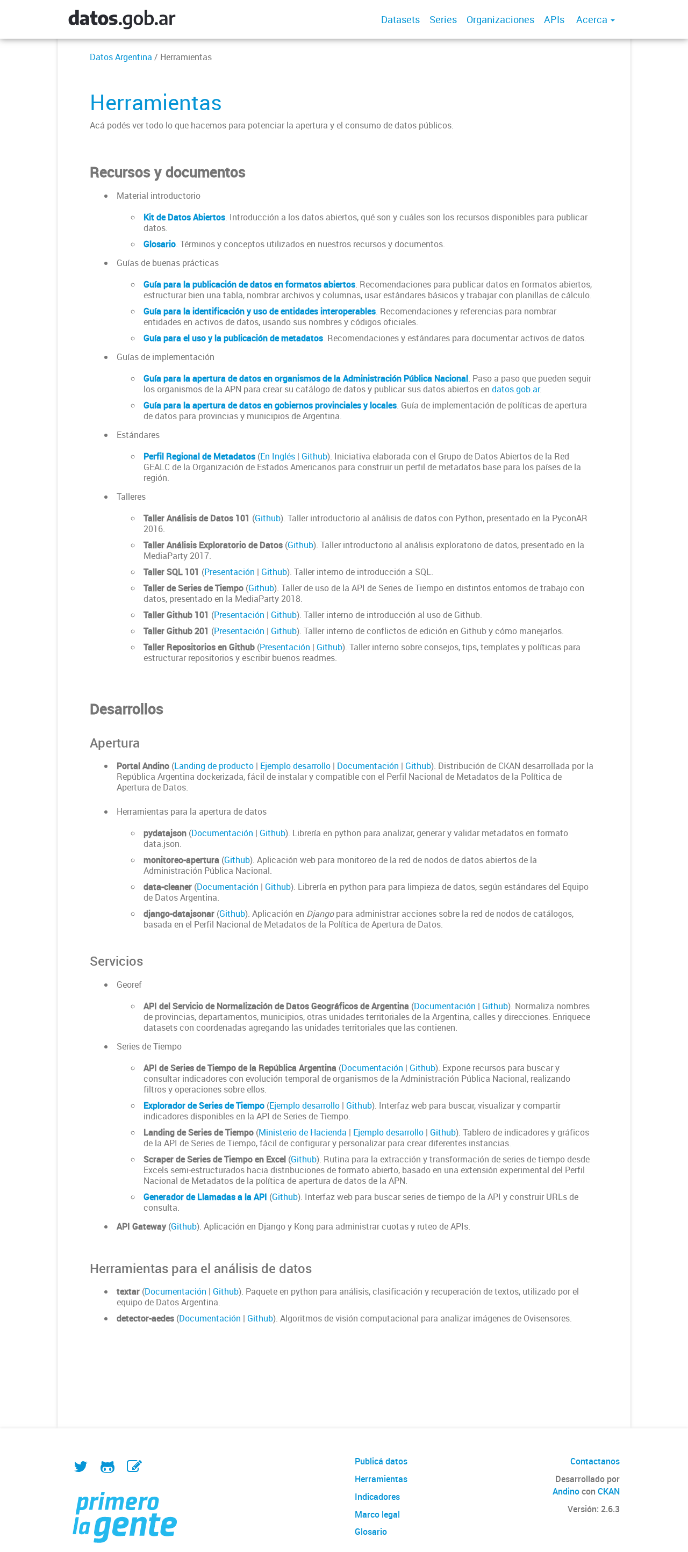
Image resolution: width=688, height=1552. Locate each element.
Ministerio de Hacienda (303, 1132)
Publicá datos (381, 1461)
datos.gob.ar (516, 389)
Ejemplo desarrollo (295, 766)
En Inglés (277, 456)
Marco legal (377, 1514)
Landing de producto (214, 766)
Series (443, 19)
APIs (554, 19)
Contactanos (595, 1461)
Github (314, 456)
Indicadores (377, 1497)
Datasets (400, 19)
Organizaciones (500, 19)
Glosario (371, 1531)
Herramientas (381, 1479)
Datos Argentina (121, 57)
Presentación (229, 572)
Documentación (368, 766)
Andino (566, 1491)
